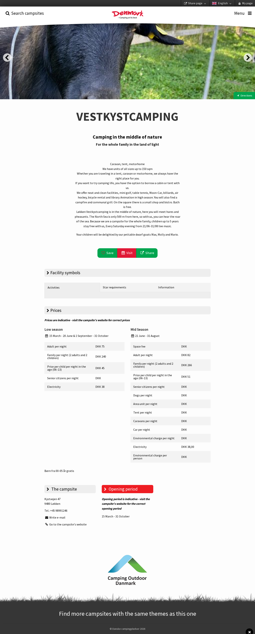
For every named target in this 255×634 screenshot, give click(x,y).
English (222, 3)
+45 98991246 (58, 510)
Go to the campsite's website (67, 524)
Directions (246, 95)
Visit (129, 253)
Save (109, 253)
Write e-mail (57, 517)
